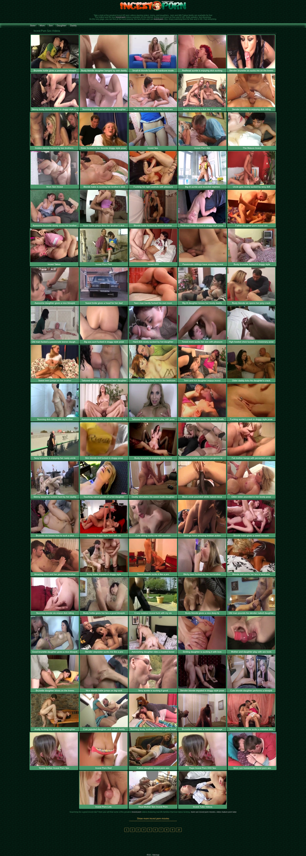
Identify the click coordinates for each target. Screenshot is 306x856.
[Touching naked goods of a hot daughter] (104, 478)
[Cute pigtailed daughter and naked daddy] (104, 710)
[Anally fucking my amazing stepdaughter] (55, 710)
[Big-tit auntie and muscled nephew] (202, 168)
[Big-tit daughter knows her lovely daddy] (202, 284)
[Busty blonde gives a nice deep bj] (202, 594)
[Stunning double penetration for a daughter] (104, 90)
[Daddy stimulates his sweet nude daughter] (153, 478)
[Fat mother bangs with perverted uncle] (251, 439)
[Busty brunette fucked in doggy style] (252, 245)
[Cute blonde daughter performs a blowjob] (251, 671)
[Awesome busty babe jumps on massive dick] (104, 400)
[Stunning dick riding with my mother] (55, 400)
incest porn (121, 17)
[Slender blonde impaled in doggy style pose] (202, 671)
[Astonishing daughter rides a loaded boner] (153, 633)
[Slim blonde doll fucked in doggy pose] (104, 439)
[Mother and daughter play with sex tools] (251, 633)
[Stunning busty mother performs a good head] (153, 710)
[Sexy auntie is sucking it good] (153, 671)
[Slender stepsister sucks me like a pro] (104, 633)
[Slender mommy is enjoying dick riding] (251, 90)
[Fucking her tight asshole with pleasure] (153, 168)
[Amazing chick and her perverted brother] (55, 555)
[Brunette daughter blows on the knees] (55, 671)
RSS (149, 855)
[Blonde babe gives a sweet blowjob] (251, 516)
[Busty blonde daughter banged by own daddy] (104, 51)
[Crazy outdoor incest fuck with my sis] (153, 594)
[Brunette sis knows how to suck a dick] (55, 516)
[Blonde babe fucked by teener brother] (153, 206)
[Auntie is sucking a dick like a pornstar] (202, 90)
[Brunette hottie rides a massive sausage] (202, 710)
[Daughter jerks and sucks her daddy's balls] (202, 400)
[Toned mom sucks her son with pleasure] (202, 323)
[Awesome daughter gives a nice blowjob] (55, 284)
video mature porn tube (226, 812)
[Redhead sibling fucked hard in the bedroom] (153, 361)
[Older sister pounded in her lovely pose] (251, 478)
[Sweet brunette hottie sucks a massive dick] (251, 710)
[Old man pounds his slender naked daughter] (251, 594)
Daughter (61, 25)
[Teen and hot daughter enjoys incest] (202, 361)
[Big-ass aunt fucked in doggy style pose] (104, 323)
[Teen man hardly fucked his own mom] (153, 284)
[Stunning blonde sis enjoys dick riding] (55, 594)
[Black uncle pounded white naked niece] (202, 478)
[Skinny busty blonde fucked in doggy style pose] (55, 90)
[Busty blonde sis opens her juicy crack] (251, 284)
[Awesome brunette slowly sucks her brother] (55, 206)
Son (51, 25)
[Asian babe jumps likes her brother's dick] (104, 206)
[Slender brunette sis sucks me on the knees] (251, 51)
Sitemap (155, 855)
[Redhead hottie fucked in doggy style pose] (202, 206)
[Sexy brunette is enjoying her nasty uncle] (55, 439)
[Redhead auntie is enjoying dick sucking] (202, 51)
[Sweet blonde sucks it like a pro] (153, 555)
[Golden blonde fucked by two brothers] (54, 129)
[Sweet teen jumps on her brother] (55, 361)
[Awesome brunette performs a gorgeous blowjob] (202, 439)
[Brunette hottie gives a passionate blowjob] (55, 51)
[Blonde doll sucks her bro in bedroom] (251, 555)
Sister (33, 25)
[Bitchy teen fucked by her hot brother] (202, 555)
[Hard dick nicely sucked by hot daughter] (153, 323)
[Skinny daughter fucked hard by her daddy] (55, 478)
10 (179, 830)
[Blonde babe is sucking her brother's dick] (104, 168)
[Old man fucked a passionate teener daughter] (55, 323)
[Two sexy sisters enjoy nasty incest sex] (153, 90)
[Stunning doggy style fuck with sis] (104, 516)
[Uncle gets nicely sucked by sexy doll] (251, 168)
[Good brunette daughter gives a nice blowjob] (55, 633)
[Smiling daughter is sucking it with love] (202, 633)
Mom (42, 25)
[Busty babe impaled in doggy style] (104, 555)
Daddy (73, 25)
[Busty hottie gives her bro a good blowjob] (104, 594)
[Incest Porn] (153, 5)
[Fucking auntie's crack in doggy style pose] (251, 400)
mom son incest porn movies (203, 812)
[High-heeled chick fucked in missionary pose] (251, 323)
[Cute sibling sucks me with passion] (153, 516)
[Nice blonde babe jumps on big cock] (104, 671)
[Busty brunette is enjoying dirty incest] (153, 439)
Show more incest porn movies (153, 818)
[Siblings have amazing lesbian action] (202, 516)
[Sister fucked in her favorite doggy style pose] (103, 129)
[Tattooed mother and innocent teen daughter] (104, 361)
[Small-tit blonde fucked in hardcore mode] (153, 51)
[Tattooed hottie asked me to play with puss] (153, 400)
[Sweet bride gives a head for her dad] (104, 284)
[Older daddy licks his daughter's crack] (251, 361)
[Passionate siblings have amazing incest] (203, 245)
